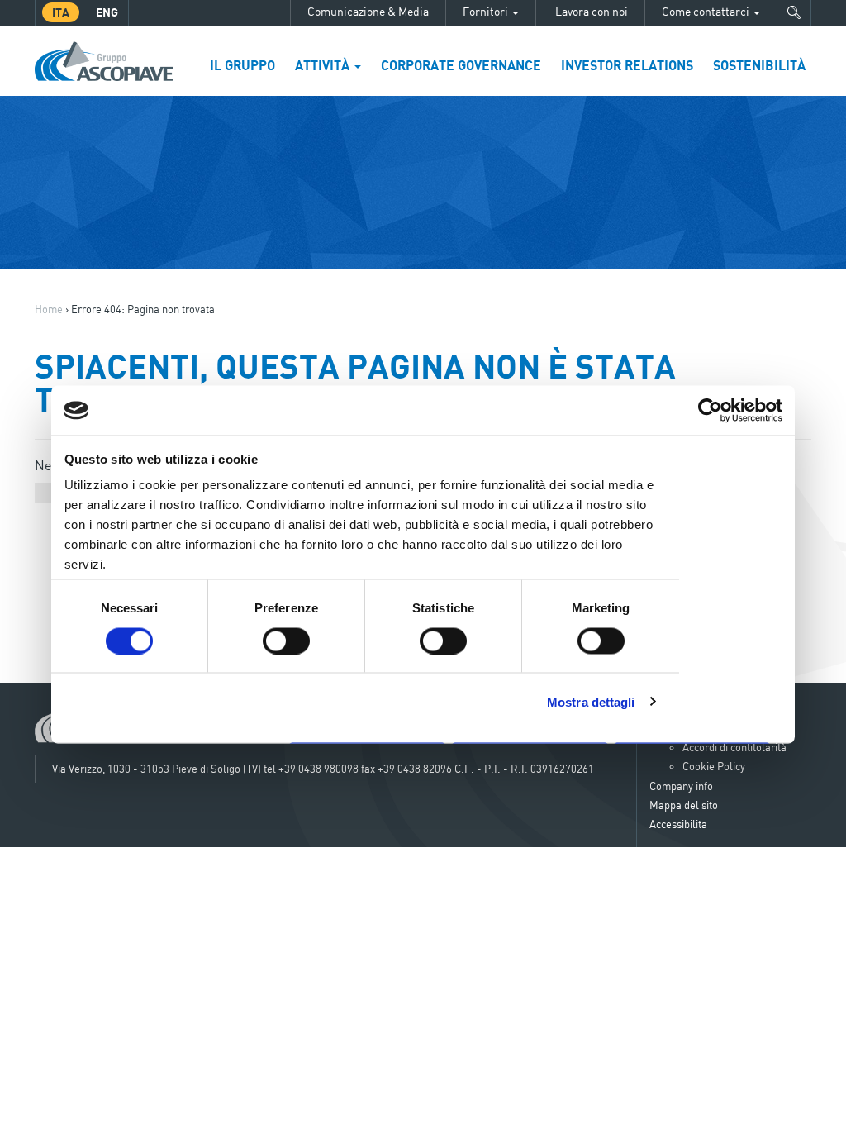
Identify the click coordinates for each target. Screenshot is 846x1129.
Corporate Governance (461, 65)
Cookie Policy (713, 766)
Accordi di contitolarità (734, 747)
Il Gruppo (242, 65)
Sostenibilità (759, 65)
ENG (107, 12)
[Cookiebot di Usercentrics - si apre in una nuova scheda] (710, 410)
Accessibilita (678, 824)
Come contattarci (707, 11)
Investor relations (627, 65)
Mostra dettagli (591, 701)
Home (49, 309)
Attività (324, 65)
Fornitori (487, 11)
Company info (681, 786)
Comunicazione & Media (368, 11)
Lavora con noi (590, 11)
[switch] (286, 640)
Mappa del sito (683, 805)
